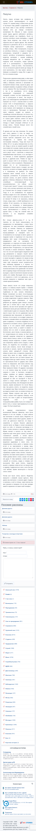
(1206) (10, 720)
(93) (11, 608)
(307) (10, 706)
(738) (10, 675)
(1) (10, 599)
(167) (10, 693)
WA (27, 499)
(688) (11, 644)
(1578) (12, 590)
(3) (12, 742)
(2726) (9, 657)
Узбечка (4, 525)
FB (22, 499)
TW (24, 499)
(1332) (12, 684)
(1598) (10, 648)
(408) (10, 639)
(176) (11, 603)
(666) (11, 626)
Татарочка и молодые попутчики (12, 534)
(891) (14, 621)
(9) (9, 594)
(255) (12, 671)
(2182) (10, 688)
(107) (12, 617)
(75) (11, 612)
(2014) (10, 635)
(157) (10, 711)
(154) (10, 715)
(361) (10, 679)
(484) (9, 666)
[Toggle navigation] (3, 2)
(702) (13, 662)
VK (33, 499)
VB (29, 499)
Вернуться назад (8, 499)
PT (31, 499)
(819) (10, 733)
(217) (9, 653)
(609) (10, 702)
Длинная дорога (7, 508)
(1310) (12, 630)
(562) (9, 697)
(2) (8, 738)
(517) (10, 729)
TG (20, 499)
